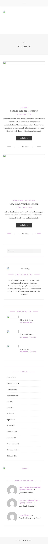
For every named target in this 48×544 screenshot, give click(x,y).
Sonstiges (30, 200)
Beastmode (18, 200)
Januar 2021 (11, 378)
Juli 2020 (10, 402)
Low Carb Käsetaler (27, 506)
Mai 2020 (10, 414)
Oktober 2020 (12, 390)
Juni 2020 (10, 408)
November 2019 (13, 450)
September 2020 (13, 396)
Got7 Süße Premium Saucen (24, 203)
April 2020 (11, 420)
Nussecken (25, 349)
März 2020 (11, 426)
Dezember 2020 (13, 384)
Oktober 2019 (12, 456)
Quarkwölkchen (26, 493)
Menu (24, 3)
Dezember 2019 (13, 444)
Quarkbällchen (27, 335)
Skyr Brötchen (26, 320)
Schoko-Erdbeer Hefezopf (24, 110)
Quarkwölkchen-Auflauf (29, 518)
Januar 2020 (11, 438)
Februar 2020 (12, 432)
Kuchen (24, 107)
